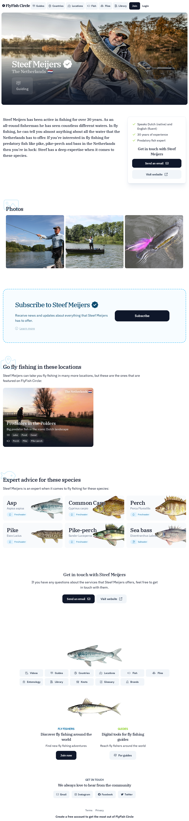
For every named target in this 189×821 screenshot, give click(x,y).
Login (145, 6)
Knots (83, 682)
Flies (107, 6)
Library (122, 6)
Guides (40, 6)
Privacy (99, 810)
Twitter (128, 794)
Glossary (109, 682)
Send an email (154, 163)
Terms (88, 810)
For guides (125, 755)
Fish (93, 6)
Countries (57, 6)
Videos (34, 673)
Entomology (33, 682)
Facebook (107, 794)
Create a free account (95, 816)
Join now (66, 755)
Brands (134, 682)
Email (63, 794)
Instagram (84, 794)
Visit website (154, 174)
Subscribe (142, 316)
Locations (77, 6)
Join (134, 6)
